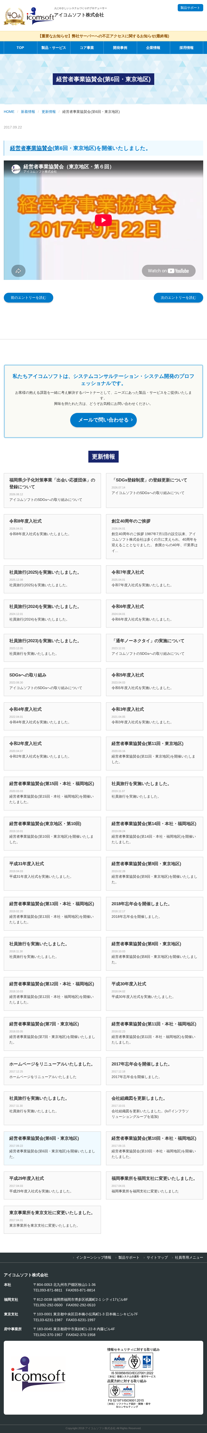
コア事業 (87, 48)
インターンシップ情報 (93, 1257)
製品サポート (190, 8)
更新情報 (49, 112)
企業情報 (153, 48)
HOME (9, 112)
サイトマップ (157, 1257)
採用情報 (186, 48)
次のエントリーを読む (178, 298)
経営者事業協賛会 (31, 148)
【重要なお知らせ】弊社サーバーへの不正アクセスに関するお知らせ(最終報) (103, 36)
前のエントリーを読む (28, 298)
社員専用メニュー (189, 1257)
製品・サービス (53, 48)
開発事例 (120, 48)
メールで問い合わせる (106, 419)
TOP (20, 48)
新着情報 (28, 112)
